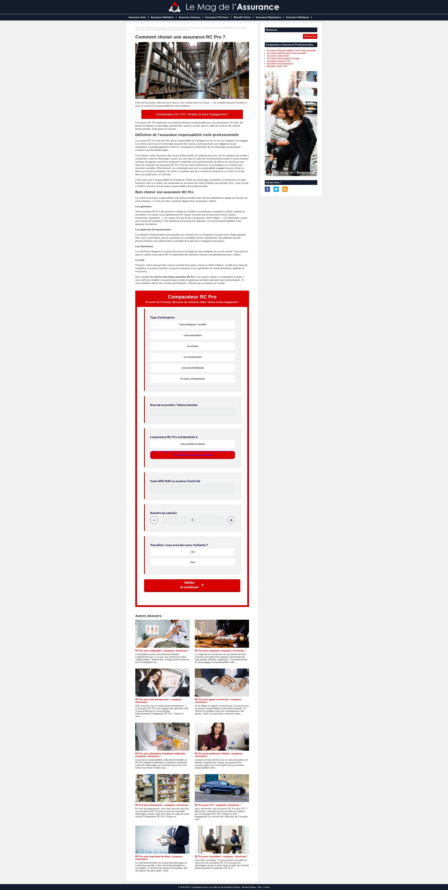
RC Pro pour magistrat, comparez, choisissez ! (220, 650)
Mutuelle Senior (242, 17)
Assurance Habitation (162, 17)
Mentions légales (249, 887)
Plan (259, 887)
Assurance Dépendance (268, 17)
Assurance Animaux (189, 17)
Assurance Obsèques (297, 17)
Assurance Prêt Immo (217, 17)
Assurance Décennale (278, 55)
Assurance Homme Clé (278, 61)
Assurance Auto (137, 17)
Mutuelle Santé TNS (277, 66)
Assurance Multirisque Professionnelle (286, 53)
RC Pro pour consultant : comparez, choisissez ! (221, 856)
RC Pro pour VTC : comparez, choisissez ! (218, 805)
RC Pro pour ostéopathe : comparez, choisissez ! (161, 650)
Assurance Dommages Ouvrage (283, 58)
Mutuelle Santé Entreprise (280, 63)
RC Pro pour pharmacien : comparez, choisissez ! (162, 805)
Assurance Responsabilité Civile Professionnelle (291, 50)
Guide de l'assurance (157, 28)
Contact (266, 887)
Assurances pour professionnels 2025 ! (184, 28)
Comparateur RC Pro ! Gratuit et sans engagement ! (192, 114)
